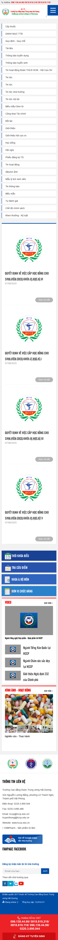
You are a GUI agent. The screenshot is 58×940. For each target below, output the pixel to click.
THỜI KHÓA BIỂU (20, 555)
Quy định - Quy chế (15, 41)
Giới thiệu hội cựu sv (15, 135)
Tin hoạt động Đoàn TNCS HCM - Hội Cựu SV (28, 70)
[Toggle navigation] (53, 10)
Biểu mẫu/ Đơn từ (14, 106)
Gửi (45, 871)
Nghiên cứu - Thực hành (17, 736)
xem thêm (47, 602)
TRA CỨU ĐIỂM (19, 567)
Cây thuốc (10, 26)
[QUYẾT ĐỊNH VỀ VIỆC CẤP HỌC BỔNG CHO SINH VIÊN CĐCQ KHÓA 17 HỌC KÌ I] (29, 328)
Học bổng (10, 142)
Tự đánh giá (11, 201)
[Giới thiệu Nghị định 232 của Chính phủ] (13, 675)
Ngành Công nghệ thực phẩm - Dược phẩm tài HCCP (24, 638)
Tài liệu (9, 48)
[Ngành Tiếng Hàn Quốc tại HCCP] (13, 649)
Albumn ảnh (11, 172)
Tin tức (8, 77)
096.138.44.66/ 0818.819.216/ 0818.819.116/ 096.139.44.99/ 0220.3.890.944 (29, 925)
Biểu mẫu (10, 193)
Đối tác (9, 121)
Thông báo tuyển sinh (16, 63)
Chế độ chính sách (15, 208)
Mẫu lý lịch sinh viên (15, 179)
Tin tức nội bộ (12, 99)
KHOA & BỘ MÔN (20, 579)
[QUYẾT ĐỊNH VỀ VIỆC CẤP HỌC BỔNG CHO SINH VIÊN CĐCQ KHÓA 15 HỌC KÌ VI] (29, 249)
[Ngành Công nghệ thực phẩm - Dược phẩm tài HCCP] (29, 620)
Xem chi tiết (44, 300)
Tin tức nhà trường (14, 92)
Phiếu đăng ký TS (14, 157)
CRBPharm (9, 828)
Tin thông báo (12, 186)
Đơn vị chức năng (22, 591)
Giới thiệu (10, 128)
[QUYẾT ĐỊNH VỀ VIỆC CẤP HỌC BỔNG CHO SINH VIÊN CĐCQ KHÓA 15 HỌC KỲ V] (29, 488)
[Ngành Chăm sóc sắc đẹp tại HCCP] (13, 662)
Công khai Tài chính (15, 113)
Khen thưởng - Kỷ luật (16, 215)
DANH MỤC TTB (14, 33)
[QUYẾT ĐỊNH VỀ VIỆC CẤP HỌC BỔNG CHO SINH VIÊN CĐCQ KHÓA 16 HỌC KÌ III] (29, 408)
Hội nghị (9, 150)
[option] (10, 763)
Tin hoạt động (12, 164)
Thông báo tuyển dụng (17, 55)
